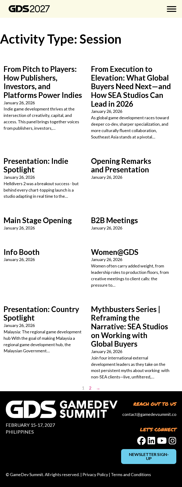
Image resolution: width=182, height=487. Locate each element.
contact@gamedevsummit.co (149, 414)
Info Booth (22, 252)
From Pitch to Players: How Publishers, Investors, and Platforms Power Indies (43, 82)
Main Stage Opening (38, 220)
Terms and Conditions (131, 474)
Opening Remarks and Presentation (121, 165)
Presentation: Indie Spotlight (36, 165)
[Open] (171, 9)
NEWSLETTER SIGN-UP (149, 456)
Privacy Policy (95, 474)
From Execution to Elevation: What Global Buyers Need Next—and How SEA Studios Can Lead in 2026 (131, 86)
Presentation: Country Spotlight (41, 313)
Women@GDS (114, 252)
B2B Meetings (114, 220)
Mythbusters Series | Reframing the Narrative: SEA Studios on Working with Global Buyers (129, 327)
